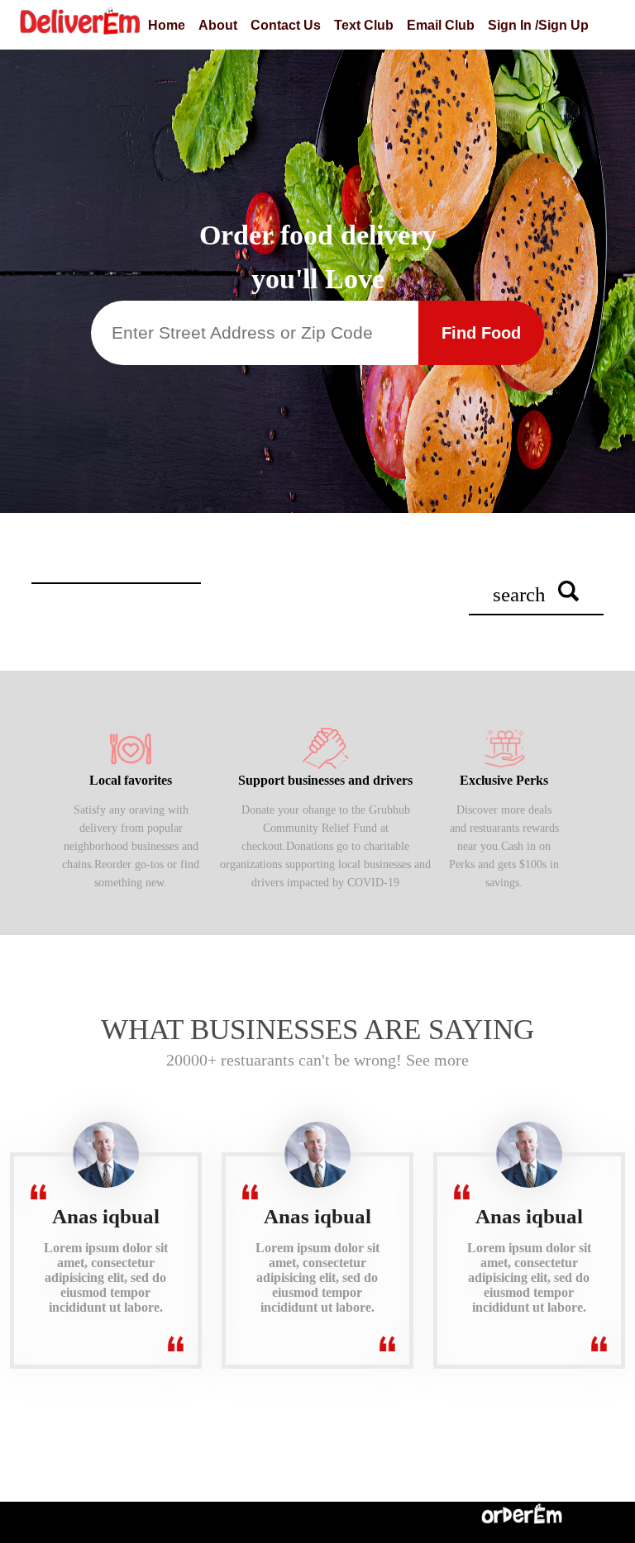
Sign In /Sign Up (538, 25)
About (217, 25)
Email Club (441, 25)
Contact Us (286, 25)
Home (166, 25)
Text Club (364, 25)
